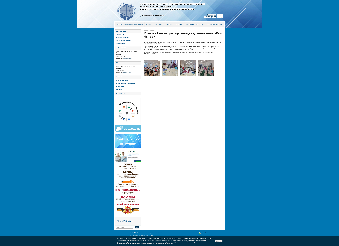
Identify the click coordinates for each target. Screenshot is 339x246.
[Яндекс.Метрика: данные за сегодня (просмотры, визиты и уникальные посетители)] (204, 233)
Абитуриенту (158, 24)
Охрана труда (120, 86)
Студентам (169, 24)
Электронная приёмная (123, 37)
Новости (148, 24)
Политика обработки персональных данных (141, 235)
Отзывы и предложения (123, 40)
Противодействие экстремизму (126, 83)
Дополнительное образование (194, 24)
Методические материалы (214, 24)
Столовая (119, 89)
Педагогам (179, 24)
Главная (146, 30)
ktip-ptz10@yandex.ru (127, 58)
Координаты (120, 34)
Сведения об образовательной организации (130, 24)
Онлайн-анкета (120, 43)
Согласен (218, 241)
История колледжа (122, 80)
